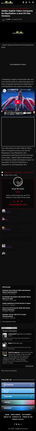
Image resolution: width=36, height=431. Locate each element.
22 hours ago (11, 349)
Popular (14, 328)
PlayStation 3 (5, 8)
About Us (7, 417)
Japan (15, 175)
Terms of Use (27, 417)
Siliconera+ (26, 414)
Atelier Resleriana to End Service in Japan (16, 303)
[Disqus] (18, 231)
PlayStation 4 (14, 8)
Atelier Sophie (9, 175)
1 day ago (10, 363)
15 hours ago (9, 339)
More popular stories (9, 321)
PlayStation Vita (24, 8)
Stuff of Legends (13, 352)
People (4, 328)
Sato (8, 19)
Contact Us (16, 417)
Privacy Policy (18, 419)
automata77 (12, 334)
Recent (9, 328)
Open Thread (16, 414)
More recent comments (9, 371)
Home (7, 414)
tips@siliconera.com (21, 429)
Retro (10, 343)
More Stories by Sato (18, 205)
